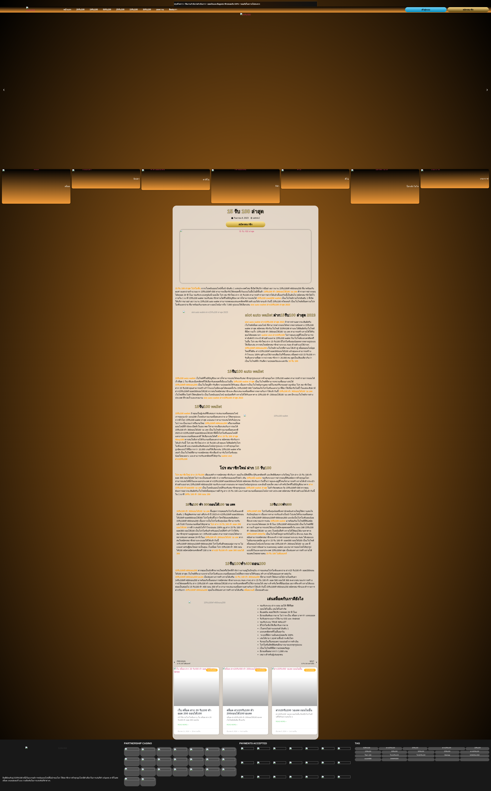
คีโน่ (347, 179)
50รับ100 (107, 9)
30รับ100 (147, 9)
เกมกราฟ (484, 179)
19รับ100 (94, 9)
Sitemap (447, 755)
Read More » (183, 725)
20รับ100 (80, 9)
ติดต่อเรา (173, 9)
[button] (4, 90)
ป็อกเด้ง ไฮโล (413, 186)
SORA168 (366, 748)
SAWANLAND (475, 755)
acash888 (368, 759)
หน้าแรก (67, 9)
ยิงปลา (137, 179)
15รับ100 (134, 9)
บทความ (160, 9)
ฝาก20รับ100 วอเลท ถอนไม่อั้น (294, 710)
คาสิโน (206, 179)
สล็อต (67, 186)
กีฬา (277, 186)
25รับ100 (120, 9)
